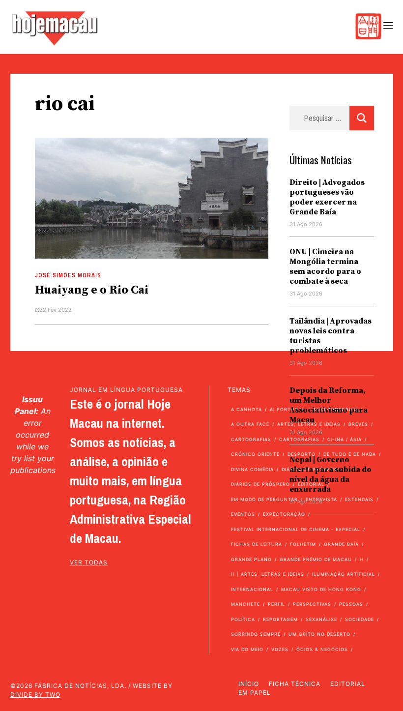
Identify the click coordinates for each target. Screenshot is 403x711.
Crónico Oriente (255, 454)
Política (243, 619)
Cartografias (251, 439)
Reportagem (280, 619)
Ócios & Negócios (322, 649)
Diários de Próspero (260, 484)
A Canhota (246, 409)
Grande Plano (251, 559)
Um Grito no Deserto (319, 634)
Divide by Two (35, 694)
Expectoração (284, 514)
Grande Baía (341, 544)
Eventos (243, 514)
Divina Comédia (252, 469)
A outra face (250, 424)
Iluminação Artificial (343, 574)
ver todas (89, 562)
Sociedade (359, 619)
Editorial (347, 683)
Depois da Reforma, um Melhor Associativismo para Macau (328, 405)
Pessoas (351, 604)
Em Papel (254, 692)
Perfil (276, 604)
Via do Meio (247, 649)
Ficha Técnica (294, 683)
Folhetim (303, 544)
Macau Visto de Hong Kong (321, 589)
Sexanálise (321, 619)
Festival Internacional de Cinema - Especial (295, 529)
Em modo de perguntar (264, 499)
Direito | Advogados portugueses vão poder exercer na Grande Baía (327, 197)
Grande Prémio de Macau (316, 559)
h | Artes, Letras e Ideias (267, 574)
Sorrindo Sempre (256, 634)
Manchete (245, 604)
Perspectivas (312, 604)
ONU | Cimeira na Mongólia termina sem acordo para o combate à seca (325, 266)
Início (248, 683)
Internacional (252, 589)
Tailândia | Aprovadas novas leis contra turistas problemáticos (330, 336)
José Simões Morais (68, 275)
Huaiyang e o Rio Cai (91, 290)
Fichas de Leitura (256, 544)
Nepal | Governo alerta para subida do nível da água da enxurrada (330, 474)
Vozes (279, 649)
